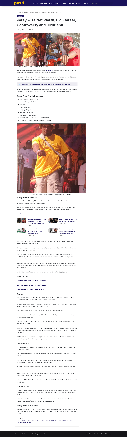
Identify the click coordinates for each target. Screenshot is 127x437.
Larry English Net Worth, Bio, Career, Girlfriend (31, 281)
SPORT (78, 3)
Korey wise (21, 420)
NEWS (64, 3)
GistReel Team (100, 434)
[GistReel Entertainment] (19, 3)
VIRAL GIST (86, 3)
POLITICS (71, 3)
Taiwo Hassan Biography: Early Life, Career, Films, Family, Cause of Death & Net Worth (37, 221)
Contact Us (92, 434)
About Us (85, 434)
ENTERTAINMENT (54, 3)
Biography (25, 12)
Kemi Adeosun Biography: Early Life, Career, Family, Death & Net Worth (35, 231)
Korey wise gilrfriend (65, 420)
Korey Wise (49, 70)
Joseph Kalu (21, 29)
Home (19, 12)
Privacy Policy (109, 434)
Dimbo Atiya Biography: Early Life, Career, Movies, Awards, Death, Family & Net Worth (68, 231)
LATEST (35, 3)
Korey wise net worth (24, 422)
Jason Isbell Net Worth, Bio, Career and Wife (30, 289)
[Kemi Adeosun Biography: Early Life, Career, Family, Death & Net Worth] (21, 230)
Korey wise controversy (49, 420)
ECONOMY (43, 3)
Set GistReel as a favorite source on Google (43, 84)
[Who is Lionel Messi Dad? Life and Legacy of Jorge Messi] (53, 220)
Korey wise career (33, 420)
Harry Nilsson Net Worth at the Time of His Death (32, 285)
